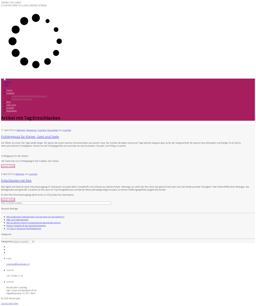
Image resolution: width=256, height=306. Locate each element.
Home (9, 90)
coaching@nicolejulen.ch (18, 264)
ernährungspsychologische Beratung (29, 96)
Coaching (41, 130)
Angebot (10, 93)
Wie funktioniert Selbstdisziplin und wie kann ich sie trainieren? (35, 216)
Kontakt (10, 107)
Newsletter (11, 110)
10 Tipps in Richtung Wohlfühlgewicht (23, 228)
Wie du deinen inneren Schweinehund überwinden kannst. (33, 222)
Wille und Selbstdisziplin (17, 219)
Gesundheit (52, 130)
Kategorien (6, 241)
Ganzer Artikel (8, 166)
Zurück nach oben (9, 303)
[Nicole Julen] (7, 85)
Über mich (11, 104)
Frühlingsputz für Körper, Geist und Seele (30, 136)
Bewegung (31, 130)
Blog (8, 101)
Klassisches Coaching (22, 99)
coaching (67, 130)
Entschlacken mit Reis (16, 180)
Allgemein (21, 130)
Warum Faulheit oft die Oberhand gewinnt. (26, 225)
